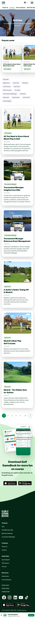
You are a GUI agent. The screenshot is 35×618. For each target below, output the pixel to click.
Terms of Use (5, 585)
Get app (31, 615)
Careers (4, 550)
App (3, 526)
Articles (4, 566)
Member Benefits (7, 533)
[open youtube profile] (21, 597)
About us (4, 546)
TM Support (5, 563)
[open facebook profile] (4, 597)
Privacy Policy (5, 588)
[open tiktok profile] (26, 597)
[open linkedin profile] (15, 597)
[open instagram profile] (9, 597)
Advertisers (5, 576)
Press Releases (6, 579)
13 (25, 415)
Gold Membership (7, 530)
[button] (26, 2)
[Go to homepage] (6, 2)
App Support (6, 559)
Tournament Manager (8, 537)
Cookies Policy (6, 591)
